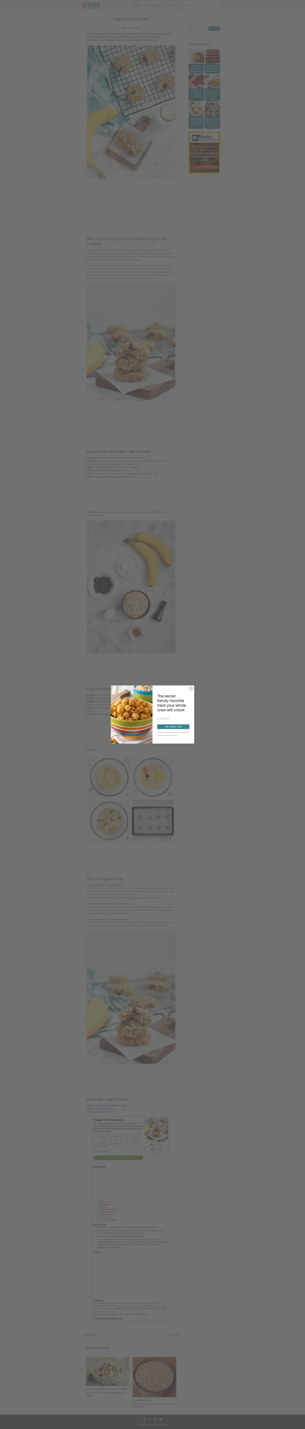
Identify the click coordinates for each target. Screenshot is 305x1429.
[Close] (190, 688)
